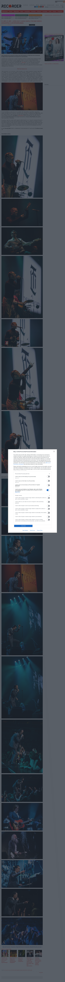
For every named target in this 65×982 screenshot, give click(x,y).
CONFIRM (23, 525)
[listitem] (32, 473)
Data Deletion (25, 530)
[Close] (54, 452)
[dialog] (32, 491)
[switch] (48, 476)
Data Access (32, 530)
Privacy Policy (39, 530)
